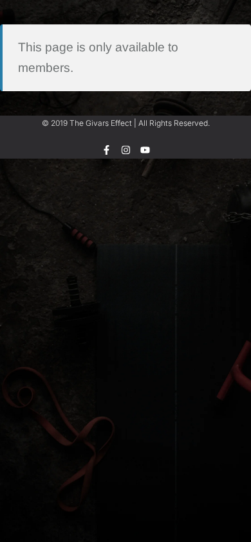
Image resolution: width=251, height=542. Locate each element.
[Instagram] (126, 150)
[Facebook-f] (106, 150)
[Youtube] (145, 150)
